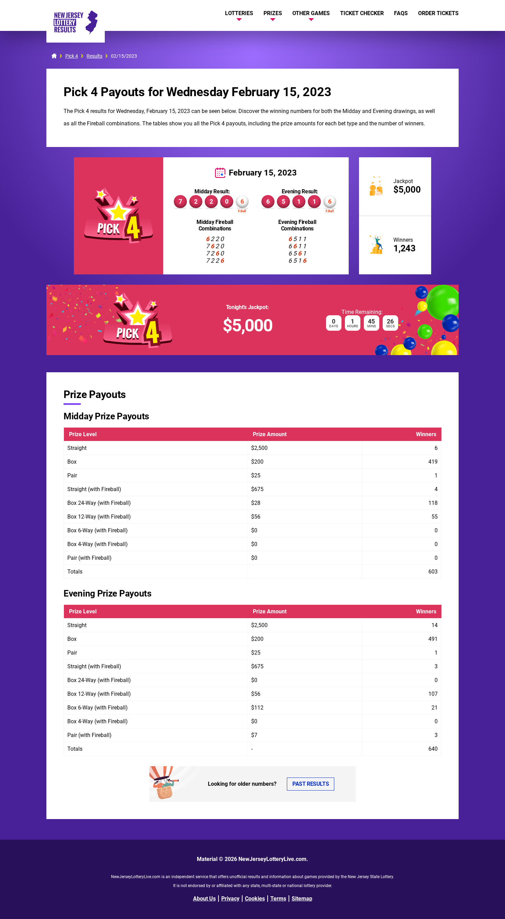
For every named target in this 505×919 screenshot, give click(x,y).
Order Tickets (438, 13)
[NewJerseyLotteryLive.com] (75, 32)
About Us (204, 898)
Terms (278, 898)
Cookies (255, 898)
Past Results (310, 784)
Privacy (230, 898)
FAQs (401, 13)
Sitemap (302, 898)
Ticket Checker (362, 13)
